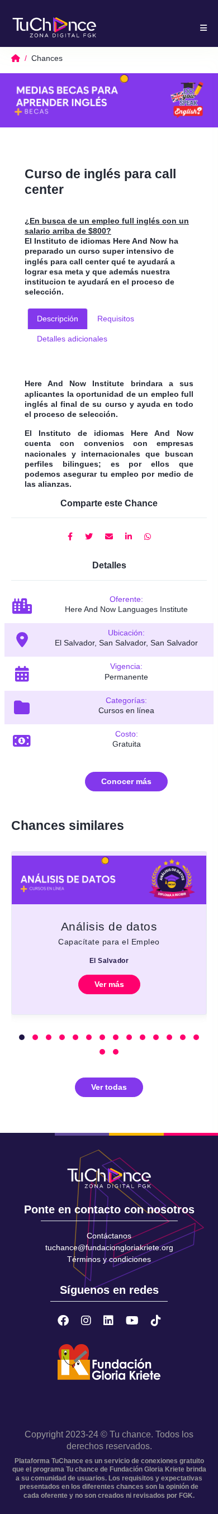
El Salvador (109, 961)
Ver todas (109, 1087)
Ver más (109, 984)
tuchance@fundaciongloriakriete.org (109, 1247)
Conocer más (126, 781)
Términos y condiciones (109, 1259)
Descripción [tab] (57, 318)
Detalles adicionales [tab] (72, 338)
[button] (22, 1037)
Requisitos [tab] (115, 318)
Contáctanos (109, 1235)
